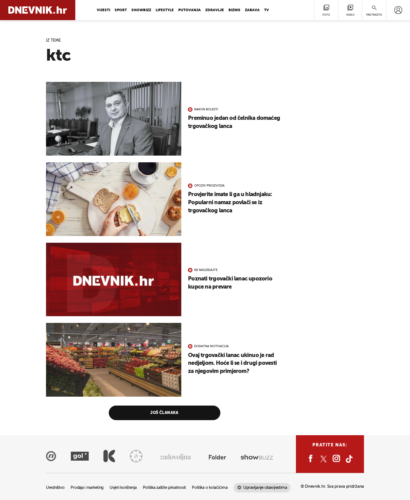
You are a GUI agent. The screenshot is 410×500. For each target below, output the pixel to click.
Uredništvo (55, 488)
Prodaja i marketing (87, 488)
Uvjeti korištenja (123, 488)
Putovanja (189, 10)
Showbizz (141, 10)
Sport (121, 10)
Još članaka (164, 413)
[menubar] (398, 10)
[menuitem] (398, 10)
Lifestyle (165, 10)
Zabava (252, 10)
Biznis (234, 10)
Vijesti (103, 10)
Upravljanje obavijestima (265, 487)
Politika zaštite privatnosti (164, 488)
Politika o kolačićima (209, 488)
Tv (266, 10)
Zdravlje (214, 10)
